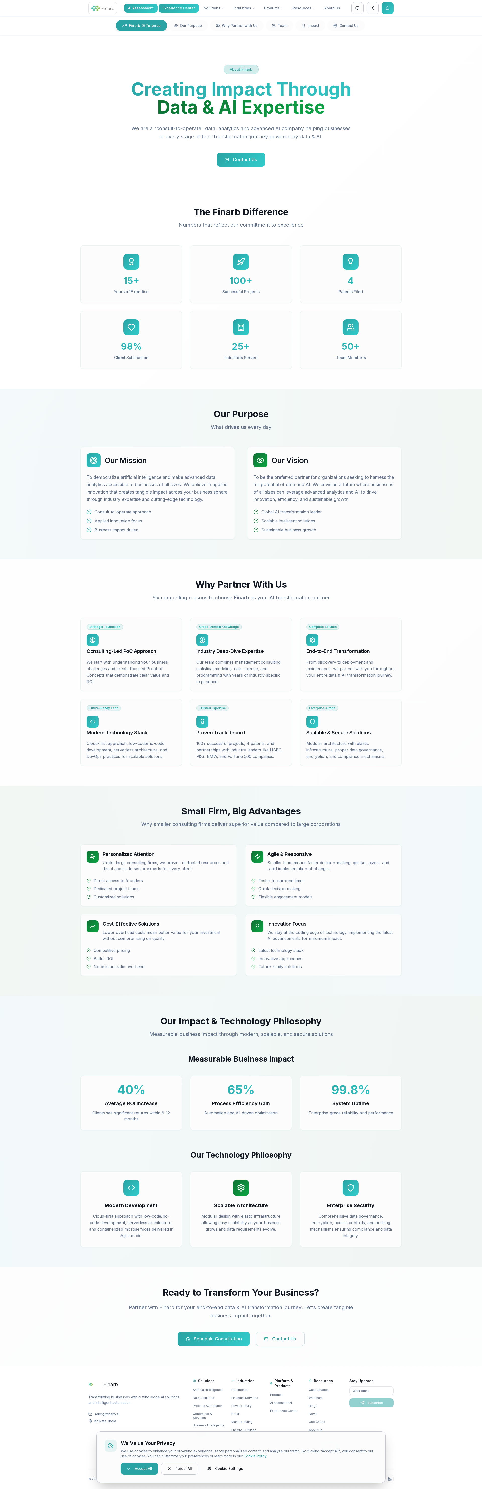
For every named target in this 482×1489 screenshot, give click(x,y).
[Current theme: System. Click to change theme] (357, 8)
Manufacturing (242, 1422)
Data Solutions (203, 1398)
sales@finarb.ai (106, 1414)
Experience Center (284, 1411)
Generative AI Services (203, 1416)
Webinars (316, 1398)
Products (276, 1395)
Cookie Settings (229, 1468)
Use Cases (317, 1422)
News (313, 1414)
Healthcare (239, 1390)
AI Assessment (281, 1403)
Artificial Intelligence (208, 1390)
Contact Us (245, 159)
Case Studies (319, 1390)
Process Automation (208, 1406)
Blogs (313, 1406)
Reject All (183, 1468)
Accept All (143, 1468)
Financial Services (244, 1398)
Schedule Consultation (218, 1338)
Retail (235, 1414)
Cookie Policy (255, 1456)
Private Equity (241, 1406)
